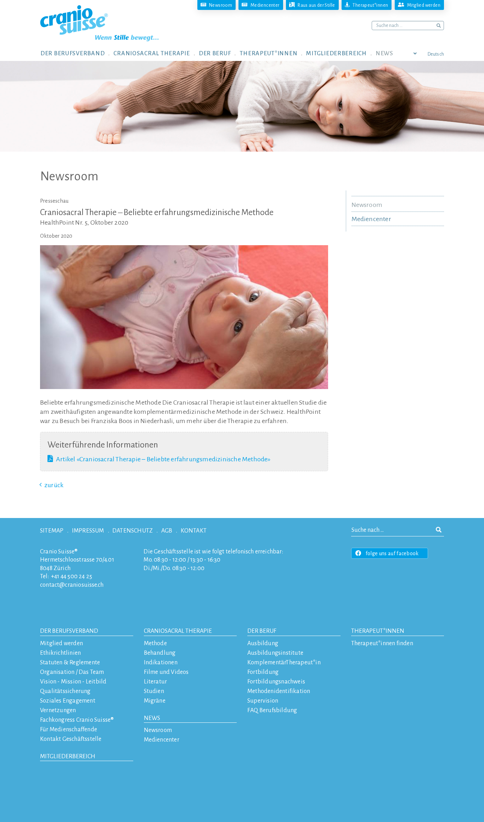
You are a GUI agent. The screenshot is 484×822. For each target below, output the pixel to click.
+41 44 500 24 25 (71, 576)
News (152, 718)
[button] (76, 53)
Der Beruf (261, 631)
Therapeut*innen (377, 631)
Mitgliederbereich (67, 756)
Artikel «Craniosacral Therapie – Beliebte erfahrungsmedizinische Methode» (163, 459)
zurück (53, 485)
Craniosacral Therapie (178, 631)
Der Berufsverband (69, 631)
